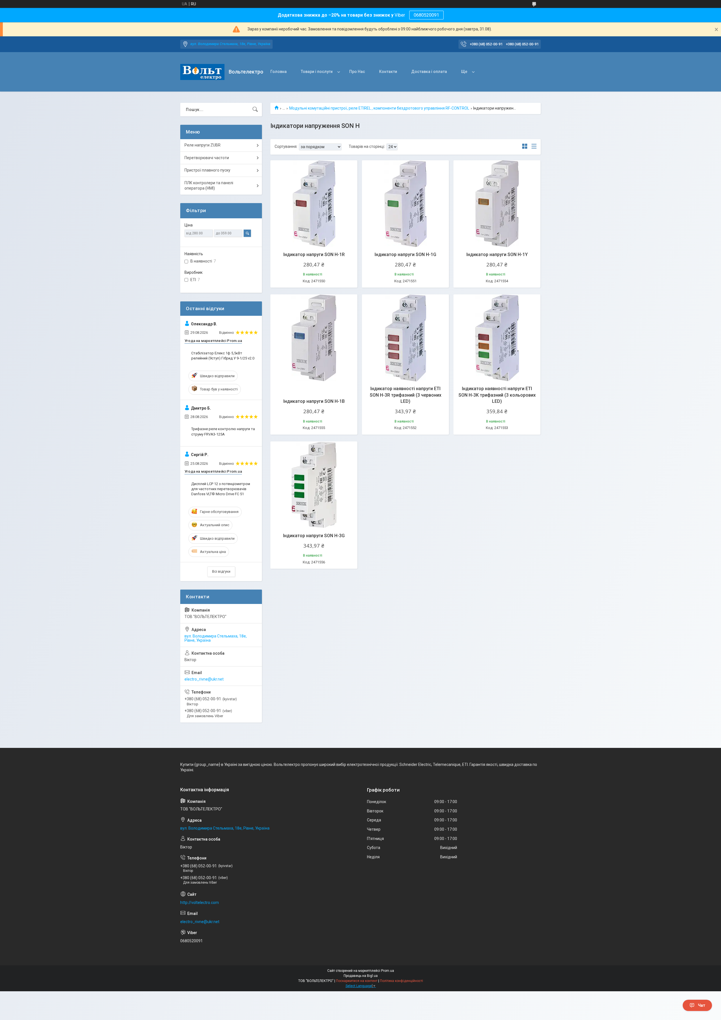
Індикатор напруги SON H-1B (314, 401)
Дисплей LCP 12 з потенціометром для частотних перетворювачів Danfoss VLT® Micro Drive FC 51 (220, 489)
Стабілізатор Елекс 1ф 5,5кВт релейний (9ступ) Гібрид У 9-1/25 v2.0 (222, 355)
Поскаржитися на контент (356, 981)
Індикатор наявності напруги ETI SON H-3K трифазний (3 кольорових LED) (497, 395)
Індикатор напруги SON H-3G (314, 535)
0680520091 (426, 15)
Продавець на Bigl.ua (361, 976)
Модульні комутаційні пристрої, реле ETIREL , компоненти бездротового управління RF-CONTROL (379, 108)
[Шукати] (255, 109)
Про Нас (357, 71)
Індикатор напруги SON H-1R (314, 254)
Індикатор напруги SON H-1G (405, 254)
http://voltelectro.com (199, 902)
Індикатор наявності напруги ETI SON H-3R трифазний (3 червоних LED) (405, 395)
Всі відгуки (221, 571)
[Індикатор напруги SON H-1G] (405, 203)
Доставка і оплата (429, 71)
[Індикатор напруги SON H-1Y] (496, 203)
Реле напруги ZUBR (202, 145)
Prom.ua (387, 971)
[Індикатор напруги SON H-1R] (313, 203)
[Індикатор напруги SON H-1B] (313, 337)
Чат (701, 1005)
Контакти (388, 71)
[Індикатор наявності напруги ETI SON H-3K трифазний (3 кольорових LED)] (496, 337)
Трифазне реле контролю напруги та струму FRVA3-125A (223, 431)
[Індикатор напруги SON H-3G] (313, 484)
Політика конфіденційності (401, 981)
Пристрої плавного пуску (207, 170)
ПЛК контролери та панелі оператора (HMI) (208, 186)
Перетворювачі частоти (206, 157)
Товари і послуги (317, 71)
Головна (278, 71)
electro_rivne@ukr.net (204, 679)
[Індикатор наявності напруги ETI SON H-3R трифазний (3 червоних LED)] (405, 337)
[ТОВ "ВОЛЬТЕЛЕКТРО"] (202, 72)
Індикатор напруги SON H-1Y (497, 254)
